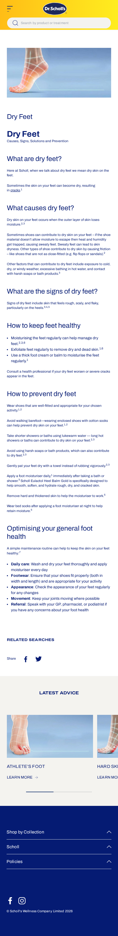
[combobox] (59, 22)
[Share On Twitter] (38, 659)
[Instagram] (22, 900)
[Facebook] (10, 900)
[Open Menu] (10, 8)
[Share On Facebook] (25, 659)
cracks (15, 190)
